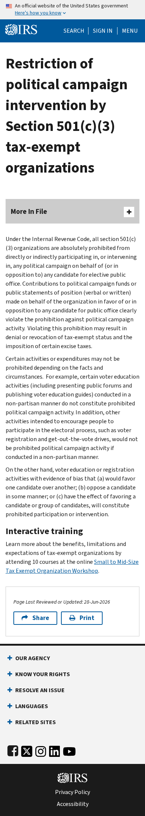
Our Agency (32, 658)
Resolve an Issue (40, 690)
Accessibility (72, 804)
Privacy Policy (72, 792)
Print (87, 618)
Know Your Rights (42, 674)
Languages (31, 706)
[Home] (21, 29)
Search (74, 31)
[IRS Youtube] (69, 750)
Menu (130, 31)
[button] (103, 31)
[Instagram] (40, 750)
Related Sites (35, 722)
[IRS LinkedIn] (54, 750)
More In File (29, 211)
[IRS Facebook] (12, 750)
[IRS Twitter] (26, 750)
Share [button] (40, 618)
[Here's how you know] (72, 9)
